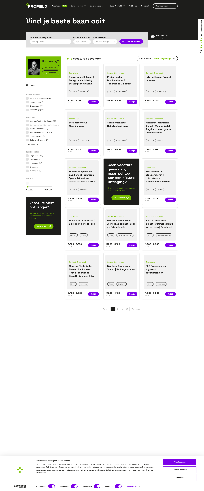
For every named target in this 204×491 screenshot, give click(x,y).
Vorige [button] (106, 309)
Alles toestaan (179, 462)
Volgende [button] (136, 309)
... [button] (122, 309)
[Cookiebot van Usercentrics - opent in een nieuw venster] (20, 486)
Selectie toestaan (179, 470)
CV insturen (119, 197)
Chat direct (52, 73)
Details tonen (131, 486)
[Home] (36, 6)
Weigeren (180, 477)
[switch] (74, 486)
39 (127, 309)
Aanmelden (42, 226)
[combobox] (50, 41)
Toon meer (31, 144)
